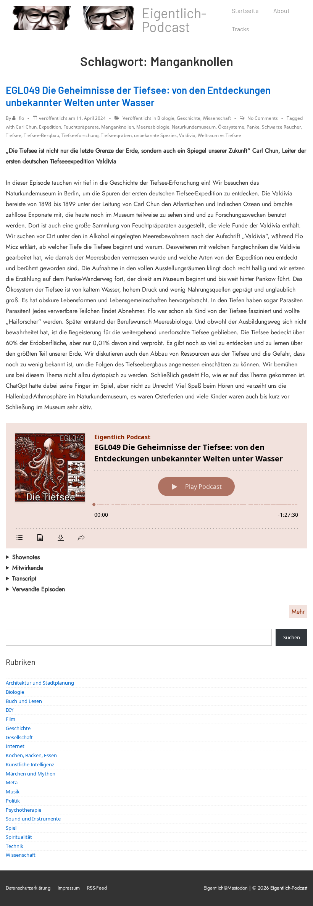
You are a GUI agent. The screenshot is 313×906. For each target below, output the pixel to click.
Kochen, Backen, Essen (31, 755)
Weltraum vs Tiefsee (219, 135)
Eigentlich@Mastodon (225, 887)
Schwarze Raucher (281, 127)
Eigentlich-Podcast (174, 20)
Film (10, 719)
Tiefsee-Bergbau (41, 135)
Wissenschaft (217, 118)
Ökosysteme (231, 127)
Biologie (165, 118)
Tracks (240, 28)
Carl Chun (26, 127)
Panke (253, 127)
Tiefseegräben (116, 135)
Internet (15, 746)
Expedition (50, 127)
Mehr (298, 611)
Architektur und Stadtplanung (40, 682)
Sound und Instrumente (33, 818)
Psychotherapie (23, 809)
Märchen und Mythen (30, 773)
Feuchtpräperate (81, 127)
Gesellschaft (19, 737)
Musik (12, 791)
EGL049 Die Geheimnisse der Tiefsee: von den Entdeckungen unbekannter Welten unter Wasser (138, 96)
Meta (12, 782)
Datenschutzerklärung (28, 887)
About (281, 10)
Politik (13, 800)
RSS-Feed (97, 887)
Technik (14, 846)
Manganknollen (117, 127)
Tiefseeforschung (79, 135)
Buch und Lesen (24, 701)
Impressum (69, 887)
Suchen (291, 637)
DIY (9, 709)
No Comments (262, 118)
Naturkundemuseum (194, 127)
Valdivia (187, 135)
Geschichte (188, 118)
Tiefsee (13, 135)
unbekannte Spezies (155, 135)
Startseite (245, 10)
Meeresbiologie (152, 127)
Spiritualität (19, 836)
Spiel (11, 827)
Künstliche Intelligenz (30, 764)
